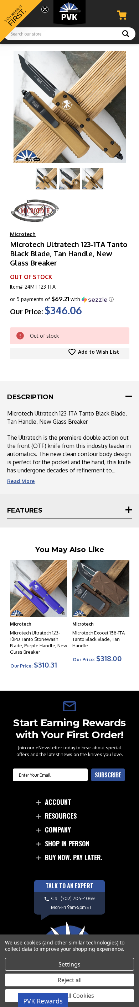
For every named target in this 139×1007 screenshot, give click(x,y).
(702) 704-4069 (78, 898)
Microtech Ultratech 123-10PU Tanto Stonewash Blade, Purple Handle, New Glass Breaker (38, 642)
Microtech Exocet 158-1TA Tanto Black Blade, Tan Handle (98, 639)
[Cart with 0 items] (122, 15)
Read (21, 481)
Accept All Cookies (69, 996)
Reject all (70, 980)
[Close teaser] (44, 9)
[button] (62, 299)
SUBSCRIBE (108, 775)
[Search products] (125, 34)
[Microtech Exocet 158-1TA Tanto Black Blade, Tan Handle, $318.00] (100, 588)
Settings (69, 964)
